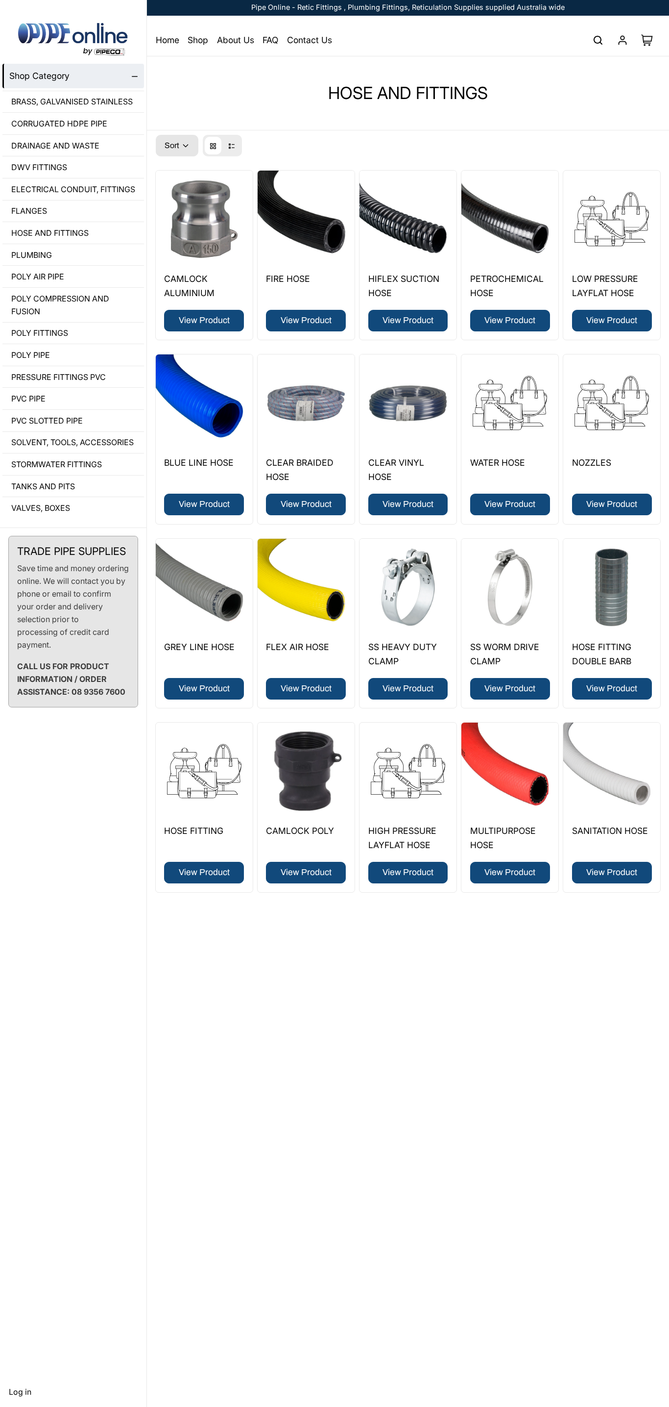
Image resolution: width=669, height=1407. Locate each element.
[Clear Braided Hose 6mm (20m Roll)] (306, 403)
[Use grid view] (213, 145)
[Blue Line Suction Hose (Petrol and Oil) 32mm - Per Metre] (204, 403)
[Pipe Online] (73, 39)
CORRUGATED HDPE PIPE (59, 123)
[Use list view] (231, 145)
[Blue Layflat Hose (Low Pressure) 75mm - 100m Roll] (611, 219)
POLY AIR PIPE (37, 276)
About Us (235, 40)
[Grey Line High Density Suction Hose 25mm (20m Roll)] (204, 587)
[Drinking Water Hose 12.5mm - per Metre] (509, 403)
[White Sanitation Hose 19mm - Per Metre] (611, 771)
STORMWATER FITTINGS (56, 464)
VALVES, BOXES (40, 508)
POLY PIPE (30, 355)
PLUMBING (31, 255)
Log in (20, 1392)
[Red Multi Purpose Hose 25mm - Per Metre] (509, 771)
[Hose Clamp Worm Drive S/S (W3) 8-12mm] (509, 587)
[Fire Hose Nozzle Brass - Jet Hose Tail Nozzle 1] (611, 403)
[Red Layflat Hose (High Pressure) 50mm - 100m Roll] (407, 771)
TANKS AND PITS (43, 486)
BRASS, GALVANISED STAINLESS (72, 102)
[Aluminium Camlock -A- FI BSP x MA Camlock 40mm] (204, 219)
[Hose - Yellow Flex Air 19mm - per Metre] (306, 587)
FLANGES (29, 211)
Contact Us (309, 40)
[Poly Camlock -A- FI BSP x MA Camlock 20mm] (306, 771)
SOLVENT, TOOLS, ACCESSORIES (72, 443)
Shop (198, 40)
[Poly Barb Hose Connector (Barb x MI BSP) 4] (204, 771)
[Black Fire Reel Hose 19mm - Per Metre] (306, 219)
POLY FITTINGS (39, 333)
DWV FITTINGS (39, 168)
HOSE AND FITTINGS (50, 233)
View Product (204, 320)
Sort (172, 145)
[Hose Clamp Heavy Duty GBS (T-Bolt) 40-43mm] (407, 587)
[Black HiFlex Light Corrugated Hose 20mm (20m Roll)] (407, 219)
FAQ (270, 40)
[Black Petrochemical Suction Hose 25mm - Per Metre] (509, 219)
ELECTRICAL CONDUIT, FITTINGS (73, 189)
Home (167, 40)
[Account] (622, 40)
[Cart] (650, 40)
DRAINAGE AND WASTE (55, 146)
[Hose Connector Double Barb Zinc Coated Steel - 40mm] (611, 587)
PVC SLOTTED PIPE (47, 421)
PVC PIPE (28, 398)
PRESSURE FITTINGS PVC (58, 377)
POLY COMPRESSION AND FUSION (60, 305)
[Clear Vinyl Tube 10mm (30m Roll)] (407, 403)
